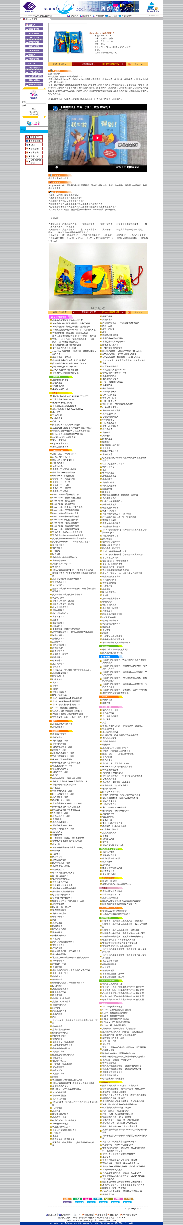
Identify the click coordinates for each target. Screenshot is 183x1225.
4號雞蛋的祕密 (109, 617)
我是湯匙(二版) (59, 992)
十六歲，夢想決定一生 (112, 983)
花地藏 (105, 835)
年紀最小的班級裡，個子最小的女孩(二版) (71, 970)
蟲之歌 (55, 775)
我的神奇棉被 (108, 466)
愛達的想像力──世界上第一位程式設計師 (120, 1120)
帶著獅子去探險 (109, 520)
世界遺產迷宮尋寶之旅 (62, 1045)
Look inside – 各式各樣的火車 (65, 526)
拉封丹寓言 (57, 831)
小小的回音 (107, 479)
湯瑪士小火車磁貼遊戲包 (63, 399)
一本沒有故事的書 (110, 366)
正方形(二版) (58, 1073)
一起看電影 (57, 1108)
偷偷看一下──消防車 (61, 488)
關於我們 (87, 16)
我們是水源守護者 (110, 769)
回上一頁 (132, 1208)
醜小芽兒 (106, 492)
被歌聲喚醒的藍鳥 (110, 416)
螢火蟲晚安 (57, 932)
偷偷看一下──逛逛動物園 (63, 472)
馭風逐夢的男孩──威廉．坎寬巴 (116, 1107)
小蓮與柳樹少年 (109, 476)
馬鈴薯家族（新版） (61, 797)
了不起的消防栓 (109, 579)
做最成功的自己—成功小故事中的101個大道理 (123, 999)
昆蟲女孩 (106, 1157)
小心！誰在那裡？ (60, 613)
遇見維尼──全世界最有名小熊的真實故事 (70, 957)
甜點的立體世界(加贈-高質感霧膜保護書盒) (121, 900)
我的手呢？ (57, 548)
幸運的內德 (57, 835)
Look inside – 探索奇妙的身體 (65, 516)
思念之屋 (56, 1111)
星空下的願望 (108, 329)
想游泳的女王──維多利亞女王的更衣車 (119, 1123)
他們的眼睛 (107, 757)
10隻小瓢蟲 (57, 466)
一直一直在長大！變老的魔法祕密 (117, 766)
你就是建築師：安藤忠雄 (113, 1078)
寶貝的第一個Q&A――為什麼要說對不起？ (71, 541)
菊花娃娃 (56, 787)
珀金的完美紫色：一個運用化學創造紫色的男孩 (123, 1185)
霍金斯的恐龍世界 (60, 769)
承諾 (54, 919)
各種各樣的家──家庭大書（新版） (67, 778)
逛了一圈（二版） (110, 1041)
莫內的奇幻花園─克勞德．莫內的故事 (119, 1028)
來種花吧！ (57, 626)
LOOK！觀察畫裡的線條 (113, 1016)
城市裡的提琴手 (59, 1092)
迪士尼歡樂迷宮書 (60, 446)
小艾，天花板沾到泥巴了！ (64, 1130)
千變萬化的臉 (58, 386)
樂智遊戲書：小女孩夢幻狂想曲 (66, 424)
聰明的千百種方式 (110, 451)
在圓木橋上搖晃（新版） (63, 747)
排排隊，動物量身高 (61, 998)
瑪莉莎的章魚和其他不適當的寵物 (67, 841)
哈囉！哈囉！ (58, 916)
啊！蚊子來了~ (109, 592)
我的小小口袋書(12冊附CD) (64, 557)
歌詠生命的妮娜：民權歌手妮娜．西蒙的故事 (122, 1182)
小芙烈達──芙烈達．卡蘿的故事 (116, 1059)
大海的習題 (107, 700)
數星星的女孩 (108, 729)
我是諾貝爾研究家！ (61, 1126)
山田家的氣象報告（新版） (64, 753)
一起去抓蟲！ (58, 869)
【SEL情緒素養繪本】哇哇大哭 (66, 704)
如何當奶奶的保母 (60, 1086)
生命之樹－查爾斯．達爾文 (114, 1092)
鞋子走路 (56, 554)
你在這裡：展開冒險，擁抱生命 (116, 782)
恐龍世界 (56, 421)
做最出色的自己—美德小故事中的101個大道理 (123, 996)
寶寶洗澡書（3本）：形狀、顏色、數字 (70, 717)
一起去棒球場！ (109, 423)
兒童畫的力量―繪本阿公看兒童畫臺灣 (119, 1035)
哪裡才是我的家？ (60, 1114)
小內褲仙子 (57, 1026)
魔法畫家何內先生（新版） (114, 1038)
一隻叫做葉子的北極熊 (112, 348)
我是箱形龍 (57, 995)
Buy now (139, 64)
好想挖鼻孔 (107, 611)
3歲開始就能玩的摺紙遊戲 (64, 437)
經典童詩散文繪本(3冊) (112, 652)
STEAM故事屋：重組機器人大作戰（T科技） (122, 357)
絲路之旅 (106, 703)
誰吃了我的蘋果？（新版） (64, 828)
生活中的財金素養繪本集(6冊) (115, 693)
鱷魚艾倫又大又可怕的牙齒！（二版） (69, 901)
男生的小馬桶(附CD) (61, 563)
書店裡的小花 (108, 473)
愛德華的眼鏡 (108, 388)
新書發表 (35, 152)
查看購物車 (127, 16)
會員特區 (75, 16)
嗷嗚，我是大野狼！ (111, 545)
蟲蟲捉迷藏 (57, 923)
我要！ (55, 682)
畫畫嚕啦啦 (57, 819)
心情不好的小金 (109, 394)
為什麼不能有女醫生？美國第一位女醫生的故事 (123, 1101)
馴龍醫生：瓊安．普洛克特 (114, 1188)
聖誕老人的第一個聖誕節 (113, 567)
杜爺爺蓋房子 (108, 871)
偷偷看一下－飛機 (60, 491)
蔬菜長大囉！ (58, 663)
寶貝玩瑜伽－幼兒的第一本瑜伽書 (67, 594)
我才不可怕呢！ (109, 510)
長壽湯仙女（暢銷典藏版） (64, 1042)
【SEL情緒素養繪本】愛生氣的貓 (67, 698)
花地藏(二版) (108, 839)
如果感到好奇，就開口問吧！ (115, 747)
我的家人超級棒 (109, 485)
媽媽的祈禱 (57, 1014)
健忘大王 (106, 967)
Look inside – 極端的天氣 (63, 500)
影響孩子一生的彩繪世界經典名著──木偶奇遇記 (123, 933)
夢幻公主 (56, 412)
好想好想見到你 (109, 401)
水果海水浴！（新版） (62, 816)
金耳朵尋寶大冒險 (110, 961)
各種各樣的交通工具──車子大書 (116, 514)
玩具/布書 (113, 16)
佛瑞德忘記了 (58, 1067)
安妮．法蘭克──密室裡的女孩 (115, 1110)
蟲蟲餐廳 (106, 589)
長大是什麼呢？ (59, 645)
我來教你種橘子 (59, 560)
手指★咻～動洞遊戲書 (62, 885)
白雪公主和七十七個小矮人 (64, 1120)
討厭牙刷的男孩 (59, 1011)
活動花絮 (35, 156)
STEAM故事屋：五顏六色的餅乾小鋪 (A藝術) (122, 351)
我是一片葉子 (58, 597)
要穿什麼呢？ (58, 623)
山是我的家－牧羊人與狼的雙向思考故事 (120, 735)
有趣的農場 (57, 418)
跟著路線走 (57, 926)
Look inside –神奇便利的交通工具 (67, 507)
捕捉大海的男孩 (109, 832)
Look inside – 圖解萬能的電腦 (65, 529)
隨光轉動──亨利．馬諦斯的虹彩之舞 (118, 1053)
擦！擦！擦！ (58, 544)
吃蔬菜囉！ (57, 657)
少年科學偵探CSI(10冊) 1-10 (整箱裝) (69, 360)
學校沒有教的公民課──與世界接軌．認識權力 (122, 725)
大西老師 (106, 435)
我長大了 (56, 566)
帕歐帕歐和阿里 (109, 964)
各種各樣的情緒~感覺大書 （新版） (68, 847)
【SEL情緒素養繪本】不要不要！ (67, 701)
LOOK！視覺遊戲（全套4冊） (65, 707)
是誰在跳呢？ (58, 610)
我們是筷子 (107, 429)
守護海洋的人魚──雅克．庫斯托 (116, 1117)
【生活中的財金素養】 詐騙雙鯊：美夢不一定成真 (124, 689)
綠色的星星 (107, 438)
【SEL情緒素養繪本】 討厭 (114, 551)
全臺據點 (100, 16)
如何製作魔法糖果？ (111, 598)
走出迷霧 (106, 719)
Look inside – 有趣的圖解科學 (65, 522)
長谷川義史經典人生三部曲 (64, 348)
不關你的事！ (58, 463)
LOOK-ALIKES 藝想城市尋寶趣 (116, 1022)
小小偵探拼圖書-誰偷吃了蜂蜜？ (66, 579)
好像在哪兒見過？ (110, 407)
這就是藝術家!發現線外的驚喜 (115, 570)
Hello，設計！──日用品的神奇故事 (118, 754)
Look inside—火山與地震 (63, 504)
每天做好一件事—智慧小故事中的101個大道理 (123, 987)
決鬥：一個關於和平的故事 (114, 807)
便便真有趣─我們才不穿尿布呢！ (67, 629)
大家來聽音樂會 (109, 855)
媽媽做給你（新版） (61, 813)
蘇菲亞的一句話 (59, 963)
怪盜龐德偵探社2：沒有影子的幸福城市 (120, 942)
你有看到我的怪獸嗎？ (62, 897)
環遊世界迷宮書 (59, 440)
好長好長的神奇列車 (61, 456)
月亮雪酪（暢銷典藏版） (63, 1064)
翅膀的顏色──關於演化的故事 (115, 810)
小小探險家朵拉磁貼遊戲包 (64, 405)
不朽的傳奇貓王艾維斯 (112, 1169)
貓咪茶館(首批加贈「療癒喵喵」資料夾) (120, 495)
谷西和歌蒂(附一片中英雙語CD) (116, 884)
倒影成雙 (106, 1044)
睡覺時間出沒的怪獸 (111, 445)
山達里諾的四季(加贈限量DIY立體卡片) (119, 904)
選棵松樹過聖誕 (59, 1095)
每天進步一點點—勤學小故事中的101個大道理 (123, 990)
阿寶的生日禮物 (59, 929)
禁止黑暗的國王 (109, 376)
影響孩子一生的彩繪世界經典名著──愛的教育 (122, 936)
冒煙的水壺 (57, 1039)
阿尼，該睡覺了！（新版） (64, 794)
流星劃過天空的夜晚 (61, 1029)
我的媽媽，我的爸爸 (111, 542)
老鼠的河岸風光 (109, 801)
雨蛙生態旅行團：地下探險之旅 (66, 951)
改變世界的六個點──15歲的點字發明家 (120, 1126)
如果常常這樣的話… (61, 879)
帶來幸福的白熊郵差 (61, 1048)
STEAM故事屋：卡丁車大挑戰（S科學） (120, 354)
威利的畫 (106, 864)
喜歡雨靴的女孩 (59, 1004)
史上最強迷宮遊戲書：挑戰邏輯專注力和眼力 (72, 427)
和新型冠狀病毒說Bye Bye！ (115, 369)
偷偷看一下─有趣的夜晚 (63, 475)
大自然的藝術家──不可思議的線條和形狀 (120, 322)
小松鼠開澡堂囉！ (60, 673)
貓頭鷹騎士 (107, 488)
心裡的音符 (57, 948)
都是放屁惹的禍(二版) (62, 765)
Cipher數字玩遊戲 (60, 443)
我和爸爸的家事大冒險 (112, 614)
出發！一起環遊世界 (111, 894)
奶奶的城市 (57, 976)
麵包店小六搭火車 (110, 344)
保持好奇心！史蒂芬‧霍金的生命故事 (118, 1154)
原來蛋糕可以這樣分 (111, 608)
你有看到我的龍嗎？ (61, 894)
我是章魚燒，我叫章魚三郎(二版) (67, 1080)
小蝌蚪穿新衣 (58, 904)
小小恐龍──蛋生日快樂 (112, 338)
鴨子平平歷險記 (59, 910)
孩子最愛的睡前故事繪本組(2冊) (66, 345)
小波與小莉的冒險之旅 (62, 724)
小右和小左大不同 (110, 557)
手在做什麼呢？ (59, 692)
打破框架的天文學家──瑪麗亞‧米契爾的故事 (122, 1191)
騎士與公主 (57, 857)
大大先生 (106, 448)
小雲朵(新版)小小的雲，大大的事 (67, 803)
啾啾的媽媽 (107, 601)
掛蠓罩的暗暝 (108, 817)
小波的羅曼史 (58, 727)
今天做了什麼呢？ (110, 620)
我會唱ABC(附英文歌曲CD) (114, 911)
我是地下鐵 (107, 820)
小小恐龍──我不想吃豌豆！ (114, 341)
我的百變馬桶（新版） (62, 863)
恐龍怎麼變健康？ (60, 989)
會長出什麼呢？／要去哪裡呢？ (116, 642)
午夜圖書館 (57, 967)
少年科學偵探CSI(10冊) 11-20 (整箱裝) (69, 363)
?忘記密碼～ (34, 111)
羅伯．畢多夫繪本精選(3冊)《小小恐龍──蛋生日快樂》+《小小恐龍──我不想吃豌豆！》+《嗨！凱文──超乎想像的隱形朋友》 (74, 339)
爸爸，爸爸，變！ (60, 973)
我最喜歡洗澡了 (59, 734)
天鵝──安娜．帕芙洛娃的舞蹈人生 (117, 1114)
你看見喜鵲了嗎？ (110, 1075)
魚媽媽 (55, 1136)
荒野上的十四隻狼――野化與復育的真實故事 (122, 776)
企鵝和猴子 (107, 861)
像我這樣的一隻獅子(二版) (114, 372)
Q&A (33, 144)
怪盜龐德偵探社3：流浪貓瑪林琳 (117, 946)
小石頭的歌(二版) (110, 732)
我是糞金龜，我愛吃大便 (63, 1139)
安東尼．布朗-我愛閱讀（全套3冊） (68, 711)
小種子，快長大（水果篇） (64, 604)
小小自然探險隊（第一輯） (114, 973)
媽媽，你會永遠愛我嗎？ (63, 941)
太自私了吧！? (58, 585)
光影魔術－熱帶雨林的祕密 (64, 888)
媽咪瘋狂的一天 (59, 935)
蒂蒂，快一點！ (109, 398)
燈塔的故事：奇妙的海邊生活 (115, 785)
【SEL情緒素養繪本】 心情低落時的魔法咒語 (122, 554)
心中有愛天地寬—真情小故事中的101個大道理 (123, 993)
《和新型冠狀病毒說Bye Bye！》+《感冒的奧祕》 (74, 329)
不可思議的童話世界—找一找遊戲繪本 (119, 517)
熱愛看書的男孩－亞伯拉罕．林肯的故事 (120, 1085)
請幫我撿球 (107, 538)
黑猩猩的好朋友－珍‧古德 (113, 1098)
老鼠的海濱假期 (109, 804)
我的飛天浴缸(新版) (61, 866)
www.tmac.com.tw (43, 16)
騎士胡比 (56, 850)
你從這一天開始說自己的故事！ (116, 751)
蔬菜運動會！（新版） (62, 800)
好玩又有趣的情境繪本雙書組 (65, 369)
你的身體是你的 (109, 498)
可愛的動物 (57, 415)
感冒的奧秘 (57, 383)
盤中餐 (105, 842)
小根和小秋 (57, 737)
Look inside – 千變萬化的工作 (65, 494)
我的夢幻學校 (108, 482)
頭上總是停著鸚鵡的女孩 (63, 1054)
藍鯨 (54, 1017)
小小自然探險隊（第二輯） (114, 976)
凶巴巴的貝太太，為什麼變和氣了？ (68, 982)
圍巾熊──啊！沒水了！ (62, 907)
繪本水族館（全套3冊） (63, 357)
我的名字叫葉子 (59, 913)
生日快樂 (106, 630)
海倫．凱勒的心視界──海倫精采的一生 (119, 1104)
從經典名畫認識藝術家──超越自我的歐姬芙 (121, 1066)
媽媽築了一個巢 (59, 1117)
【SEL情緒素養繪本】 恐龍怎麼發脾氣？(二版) (73, 1083)
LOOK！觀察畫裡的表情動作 (115, 1012)
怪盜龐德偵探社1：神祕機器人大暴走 (118, 939)
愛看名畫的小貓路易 (111, 523)
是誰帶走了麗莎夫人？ (112, 1072)
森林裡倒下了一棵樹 (111, 791)
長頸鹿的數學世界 (110, 535)
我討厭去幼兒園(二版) (62, 825)
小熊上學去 (57, 1058)
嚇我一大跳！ (58, 635)
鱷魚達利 (106, 442)
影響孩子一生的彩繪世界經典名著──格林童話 (122, 921)
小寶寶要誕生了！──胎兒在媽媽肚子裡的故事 (72, 632)
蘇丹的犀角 (107, 760)
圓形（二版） (108, 326)
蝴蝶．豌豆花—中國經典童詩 (115, 649)
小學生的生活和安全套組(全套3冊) (67, 320)
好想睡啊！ (57, 641)
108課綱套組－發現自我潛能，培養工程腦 (71, 323)
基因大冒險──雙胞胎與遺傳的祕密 (117, 404)
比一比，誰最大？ (60, 875)
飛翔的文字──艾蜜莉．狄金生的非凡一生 (120, 1163)
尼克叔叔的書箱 (109, 779)
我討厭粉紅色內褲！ (111, 623)
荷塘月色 (56, 938)
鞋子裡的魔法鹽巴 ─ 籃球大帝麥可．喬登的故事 (123, 1088)
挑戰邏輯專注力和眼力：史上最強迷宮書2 (70, 431)
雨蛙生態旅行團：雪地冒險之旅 (66, 809)
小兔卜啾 (56, 844)
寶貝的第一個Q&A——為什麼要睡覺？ (69, 538)
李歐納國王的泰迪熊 (111, 410)
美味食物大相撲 (109, 504)
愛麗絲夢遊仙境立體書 (112, 891)
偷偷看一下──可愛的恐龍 (63, 478)
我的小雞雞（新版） (61, 740)
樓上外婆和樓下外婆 (111, 858)
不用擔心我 (107, 586)
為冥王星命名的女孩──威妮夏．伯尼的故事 (121, 1172)
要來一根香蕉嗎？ (110, 426)
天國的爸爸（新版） (61, 772)
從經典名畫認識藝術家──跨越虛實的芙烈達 (121, 1069)
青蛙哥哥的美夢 (109, 604)
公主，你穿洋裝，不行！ (113, 463)
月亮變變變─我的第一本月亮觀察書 (68, 838)
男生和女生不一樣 (60, 389)
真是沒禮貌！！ (59, 582)
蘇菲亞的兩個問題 (110, 335)
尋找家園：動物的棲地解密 (114, 826)
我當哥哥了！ (58, 945)
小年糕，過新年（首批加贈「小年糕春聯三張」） (124, 573)
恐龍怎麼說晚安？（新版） (64, 756)
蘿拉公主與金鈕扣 (110, 897)
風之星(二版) (108, 713)
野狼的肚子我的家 (60, 1032)
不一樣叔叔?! (58, 960)
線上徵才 (35, 137)
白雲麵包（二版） (60, 750)
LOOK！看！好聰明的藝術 (114, 1025)
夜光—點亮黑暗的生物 (112, 564)
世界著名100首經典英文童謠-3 (116, 914)
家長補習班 (57, 979)
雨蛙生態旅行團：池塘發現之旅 (66, 762)
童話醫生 (106, 627)
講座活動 (35, 148)
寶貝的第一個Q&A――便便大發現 (67, 532)
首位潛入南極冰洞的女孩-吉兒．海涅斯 (119, 1160)
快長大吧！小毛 (109, 874)
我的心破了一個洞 (110, 710)
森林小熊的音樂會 (110, 379)
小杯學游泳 (107, 454)
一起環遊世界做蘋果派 (112, 636)
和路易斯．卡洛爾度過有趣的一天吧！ (119, 1141)
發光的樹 (106, 744)
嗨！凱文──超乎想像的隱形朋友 (66, 1089)
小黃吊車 (56, 667)
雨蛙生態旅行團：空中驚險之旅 (66, 806)
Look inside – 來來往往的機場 (65, 510)
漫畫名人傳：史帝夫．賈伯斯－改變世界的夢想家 (124, 1095)
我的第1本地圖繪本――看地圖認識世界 (69, 781)
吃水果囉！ (57, 660)
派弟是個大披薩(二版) (112, 868)
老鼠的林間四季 (109, 788)
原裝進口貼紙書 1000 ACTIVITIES (67, 409)
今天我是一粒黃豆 (60, 654)
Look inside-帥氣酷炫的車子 (65, 519)
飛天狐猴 (56, 1007)
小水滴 (55, 689)
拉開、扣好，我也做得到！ (64, 453)
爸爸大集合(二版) (60, 882)
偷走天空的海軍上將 (111, 576)
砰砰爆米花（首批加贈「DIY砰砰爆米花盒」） (73, 670)
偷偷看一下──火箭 (60, 485)
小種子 (55, 685)
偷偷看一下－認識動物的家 (64, 469)
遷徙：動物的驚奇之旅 (112, 823)
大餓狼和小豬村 (59, 1036)
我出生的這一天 (109, 391)
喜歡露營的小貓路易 (111, 526)
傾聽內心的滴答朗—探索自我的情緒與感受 (121, 795)
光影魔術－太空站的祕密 (63, 891)
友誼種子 (56, 853)
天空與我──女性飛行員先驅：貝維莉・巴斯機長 (123, 1166)
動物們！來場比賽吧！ (112, 501)
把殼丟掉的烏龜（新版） (63, 791)
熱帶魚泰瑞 (57, 1070)
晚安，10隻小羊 (59, 695)
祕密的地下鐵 (108, 1194)
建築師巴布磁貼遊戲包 (62, 402)
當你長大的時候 (109, 741)
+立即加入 (34, 114)
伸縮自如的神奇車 (110, 507)
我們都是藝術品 (109, 1063)
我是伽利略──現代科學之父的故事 (117, 1144)
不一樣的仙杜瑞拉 (60, 1123)
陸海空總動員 (58, 676)
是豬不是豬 (107, 316)
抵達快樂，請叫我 (110, 829)
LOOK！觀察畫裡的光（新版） (116, 1019)
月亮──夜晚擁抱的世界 (112, 382)
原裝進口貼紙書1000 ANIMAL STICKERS (70, 396)
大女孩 (105, 595)
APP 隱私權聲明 (130, 1214)
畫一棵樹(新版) (59, 954)
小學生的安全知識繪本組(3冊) (65, 373)
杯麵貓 (105, 633)
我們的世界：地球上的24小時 (115, 763)
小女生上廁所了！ (60, 607)
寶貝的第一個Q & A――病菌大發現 (68, 535)
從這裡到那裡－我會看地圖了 (115, 560)
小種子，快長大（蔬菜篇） (64, 600)
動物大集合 (57, 679)
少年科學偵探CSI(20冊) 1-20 (65, 366)
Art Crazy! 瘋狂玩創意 (112, 1006)
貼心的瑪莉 (57, 985)
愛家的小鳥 (107, 319)
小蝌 (104, 332)
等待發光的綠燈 (109, 582)
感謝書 (55, 619)
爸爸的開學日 (108, 420)
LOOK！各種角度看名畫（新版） (117, 1009)
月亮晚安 (56, 551)
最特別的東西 (108, 852)
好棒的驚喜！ (58, 638)
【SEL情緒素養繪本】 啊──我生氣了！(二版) (72, 570)
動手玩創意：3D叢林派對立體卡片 (67, 434)
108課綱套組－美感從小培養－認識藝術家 (71, 326)
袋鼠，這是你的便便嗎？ (63, 460)
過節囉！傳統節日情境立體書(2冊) (67, 714)
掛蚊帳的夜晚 (108, 813)
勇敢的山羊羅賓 (109, 738)
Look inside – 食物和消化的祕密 (66, 497)
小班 (104, 470)
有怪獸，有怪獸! (109, 881)
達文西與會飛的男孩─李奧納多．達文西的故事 (123, 1031)
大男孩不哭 (107, 385)
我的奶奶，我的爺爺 (111, 548)
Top (141, 1208)
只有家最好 (57, 1133)
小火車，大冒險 (59, 1098)
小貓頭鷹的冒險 (59, 860)
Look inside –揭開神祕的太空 (65, 513)
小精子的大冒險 (59, 743)
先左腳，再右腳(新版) (62, 759)
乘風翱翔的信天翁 (110, 413)
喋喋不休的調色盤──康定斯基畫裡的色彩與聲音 (123, 1056)
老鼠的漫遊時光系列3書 (113, 845)
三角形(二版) (58, 1051)
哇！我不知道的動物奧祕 (63, 872)
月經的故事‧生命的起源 (112, 773)
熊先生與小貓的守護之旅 (113, 639)
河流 (104, 722)
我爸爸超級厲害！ (60, 822)
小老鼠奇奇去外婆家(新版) (64, 784)
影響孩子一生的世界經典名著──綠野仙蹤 (120, 930)
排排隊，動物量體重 (61, 1001)
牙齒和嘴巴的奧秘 (60, 380)
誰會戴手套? (57, 648)
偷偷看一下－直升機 (61, 482)
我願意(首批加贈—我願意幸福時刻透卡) (120, 798)
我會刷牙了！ (58, 616)
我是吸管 (106, 432)
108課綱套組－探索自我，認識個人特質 (70, 333)
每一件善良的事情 (110, 716)
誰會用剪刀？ (58, 651)
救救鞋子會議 (108, 970)
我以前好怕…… (59, 1061)
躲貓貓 (55, 1076)
